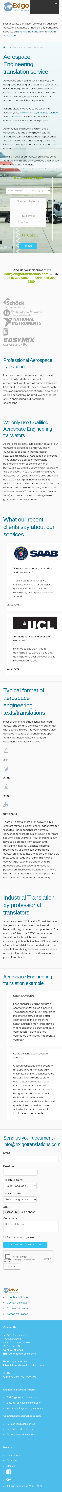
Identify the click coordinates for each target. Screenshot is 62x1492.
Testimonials (13, 1455)
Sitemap (10, 1466)
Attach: (7, 1207)
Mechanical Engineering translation (24, 1408)
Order (28, 246)
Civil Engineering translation (21, 1397)
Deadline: (9, 1166)
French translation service (20, 1429)
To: (39, 184)
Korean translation (17, 1313)
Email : (7, 1152)
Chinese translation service (20, 1434)
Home (8, 47)
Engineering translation (31, 31)
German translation (18, 1302)
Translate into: (12, 1193)
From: (17, 184)
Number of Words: (28, 201)
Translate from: (13, 1179)
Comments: (10, 1218)
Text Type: (28, 215)
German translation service (20, 1424)
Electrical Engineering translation (23, 1402)
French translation (17, 1297)
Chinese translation (18, 1308)
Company (11, 1460)
